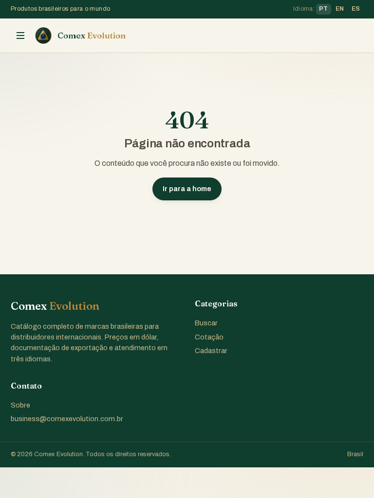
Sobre (20, 405)
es (356, 8)
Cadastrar (211, 351)
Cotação (209, 337)
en (340, 8)
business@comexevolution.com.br (67, 419)
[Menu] (20, 35)
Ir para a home (187, 189)
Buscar (206, 323)
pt (323, 8)
